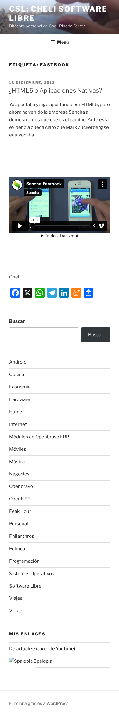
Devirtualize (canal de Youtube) (42, 648)
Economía (20, 387)
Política (17, 548)
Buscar (17, 321)
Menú (63, 42)
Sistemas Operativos (31, 573)
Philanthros (21, 536)
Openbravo (21, 486)
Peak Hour (20, 511)
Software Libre (25, 586)
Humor (16, 412)
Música (17, 461)
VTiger (16, 610)
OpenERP (19, 499)
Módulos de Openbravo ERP (39, 437)
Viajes (16, 598)
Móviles (17, 449)
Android (18, 362)
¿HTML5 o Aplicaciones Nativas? (55, 90)
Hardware (19, 399)
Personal (18, 523)
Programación (24, 561)
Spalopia (42, 661)
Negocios (19, 474)
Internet (18, 424)
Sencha (77, 112)
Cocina (16, 374)
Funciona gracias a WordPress (38, 703)
